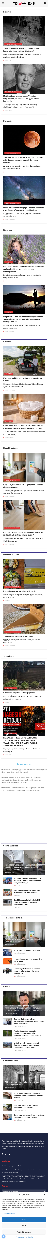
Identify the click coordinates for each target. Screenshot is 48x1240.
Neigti (24, 1226)
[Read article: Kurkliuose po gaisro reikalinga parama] (24, 676)
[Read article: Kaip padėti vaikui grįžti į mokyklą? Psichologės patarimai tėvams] (7, 892)
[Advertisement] (24, 813)
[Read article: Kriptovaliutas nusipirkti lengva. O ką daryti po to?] (7, 961)
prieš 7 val (8, 60)
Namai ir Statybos (12, 480)
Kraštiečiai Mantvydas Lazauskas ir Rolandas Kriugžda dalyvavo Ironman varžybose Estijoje (28, 880)
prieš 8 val (8, 755)
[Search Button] (45, 3)
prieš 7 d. (18, 907)
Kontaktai (30, 1237)
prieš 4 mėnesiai (20, 1050)
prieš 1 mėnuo (9, 544)
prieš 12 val (8, 110)
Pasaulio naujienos (12, 153)
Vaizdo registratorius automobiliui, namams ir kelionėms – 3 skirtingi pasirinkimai (27, 971)
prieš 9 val (8, 172)
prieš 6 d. (18, 895)
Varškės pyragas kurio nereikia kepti (18, 636)
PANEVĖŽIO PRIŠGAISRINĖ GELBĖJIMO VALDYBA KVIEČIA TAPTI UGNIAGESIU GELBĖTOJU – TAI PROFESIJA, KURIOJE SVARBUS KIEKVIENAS (23, 1178)
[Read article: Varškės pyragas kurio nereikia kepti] (24, 619)
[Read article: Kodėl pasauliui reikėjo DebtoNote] (7, 952)
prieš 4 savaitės (9, 390)
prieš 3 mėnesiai (20, 1038)
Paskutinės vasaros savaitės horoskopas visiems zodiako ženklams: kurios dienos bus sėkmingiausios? (23, 269)
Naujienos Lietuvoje (13, 44)
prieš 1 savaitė (9, 331)
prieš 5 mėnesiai (9, 437)
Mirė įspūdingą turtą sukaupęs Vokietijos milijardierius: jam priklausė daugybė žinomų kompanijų (21, 98)
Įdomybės (8, 262)
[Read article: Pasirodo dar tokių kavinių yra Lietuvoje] (24, 574)
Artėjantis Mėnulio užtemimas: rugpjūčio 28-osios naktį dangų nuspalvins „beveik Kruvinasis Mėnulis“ (23, 160)
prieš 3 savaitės (20, 1100)
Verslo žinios (10, 688)
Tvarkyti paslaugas (9, 1213)
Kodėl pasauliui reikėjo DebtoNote (27, 950)
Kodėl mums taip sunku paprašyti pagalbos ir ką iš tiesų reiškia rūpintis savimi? (28, 1095)
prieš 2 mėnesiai (20, 953)
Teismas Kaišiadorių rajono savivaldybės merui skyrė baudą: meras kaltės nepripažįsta (29, 1021)
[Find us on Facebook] (2, 1154)
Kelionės (8, 373)
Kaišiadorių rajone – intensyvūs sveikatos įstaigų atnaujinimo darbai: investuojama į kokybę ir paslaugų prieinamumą (23, 867)
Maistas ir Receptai (12, 586)
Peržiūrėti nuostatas (24, 1232)
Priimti (24, 1220)
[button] (45, 1195)
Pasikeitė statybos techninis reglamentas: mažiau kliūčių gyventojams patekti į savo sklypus (27, 1033)
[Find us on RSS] (9, 1154)
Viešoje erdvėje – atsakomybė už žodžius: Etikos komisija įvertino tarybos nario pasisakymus (26, 1045)
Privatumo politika (21, 1237)
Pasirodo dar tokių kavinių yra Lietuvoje (19, 591)
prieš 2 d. (7, 281)
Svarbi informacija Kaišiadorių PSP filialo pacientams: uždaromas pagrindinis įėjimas (27, 902)
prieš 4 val (8, 702)
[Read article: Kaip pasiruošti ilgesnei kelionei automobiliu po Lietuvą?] (24, 361)
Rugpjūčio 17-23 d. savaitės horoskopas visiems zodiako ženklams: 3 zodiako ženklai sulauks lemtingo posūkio (23, 319)
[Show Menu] (3, 3)
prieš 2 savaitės (9, 219)
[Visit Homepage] (24, 3)
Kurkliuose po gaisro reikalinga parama (19, 693)
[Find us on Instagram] (6, 1154)
